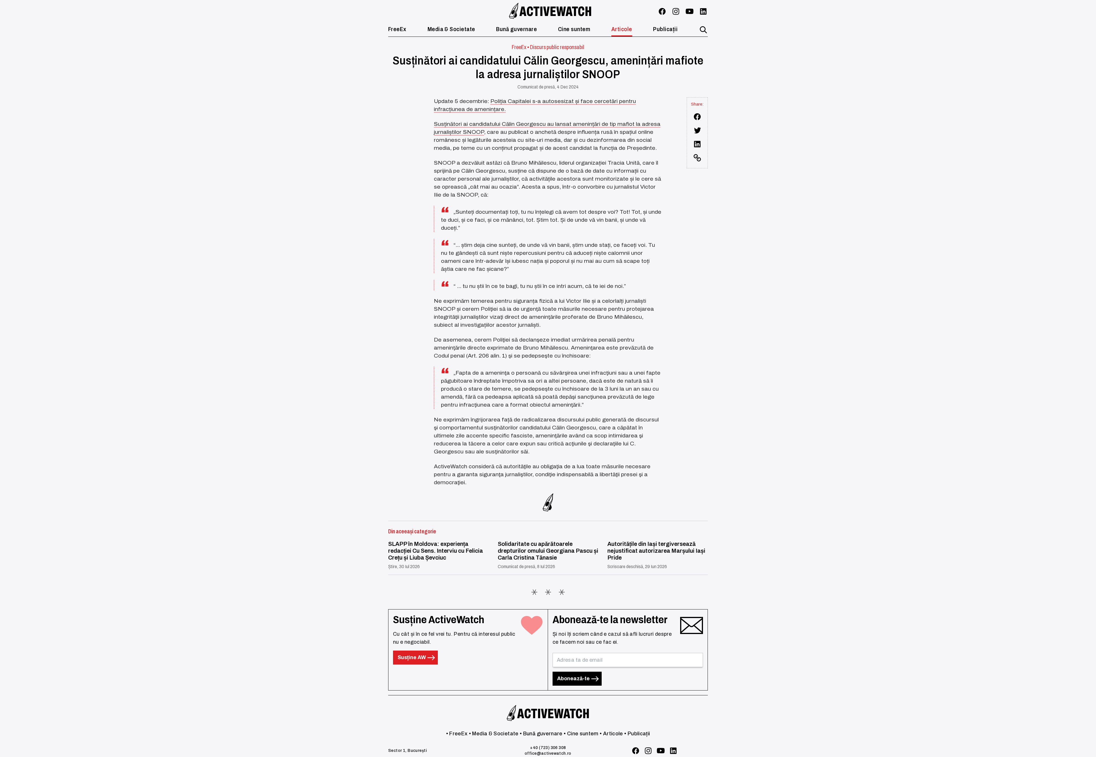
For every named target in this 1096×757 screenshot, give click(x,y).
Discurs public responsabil (557, 47)
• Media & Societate (494, 733)
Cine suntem (574, 29)
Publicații (665, 29)
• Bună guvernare (541, 733)
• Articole (611, 733)
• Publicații (637, 733)
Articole (621, 29)
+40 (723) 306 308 (548, 748)
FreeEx (397, 29)
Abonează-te (574, 678)
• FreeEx (457, 733)
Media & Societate (451, 29)
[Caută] (703, 30)
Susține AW (412, 657)
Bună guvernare (516, 29)
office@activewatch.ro (548, 753)
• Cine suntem (581, 733)
